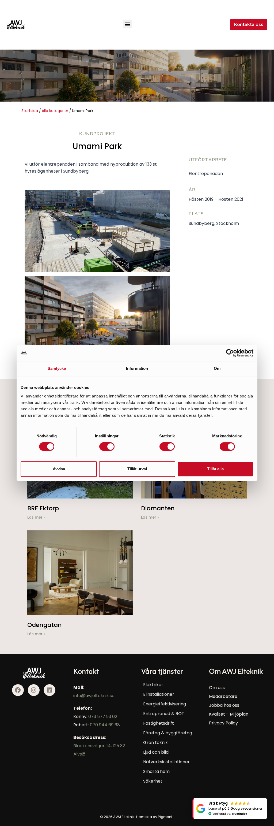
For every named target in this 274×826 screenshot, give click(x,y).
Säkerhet (152, 781)
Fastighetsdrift (158, 723)
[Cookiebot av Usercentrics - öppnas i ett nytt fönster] (230, 353)
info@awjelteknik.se (94, 696)
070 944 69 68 (105, 725)
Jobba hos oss (224, 705)
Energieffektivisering (164, 704)
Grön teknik (155, 742)
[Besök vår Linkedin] (49, 690)
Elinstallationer (158, 694)
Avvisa (59, 469)
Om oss (217, 687)
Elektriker (153, 685)
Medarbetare (223, 696)
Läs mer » (36, 517)
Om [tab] (217, 368)
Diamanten (158, 508)
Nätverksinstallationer (166, 762)
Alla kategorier (55, 110)
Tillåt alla (215, 469)
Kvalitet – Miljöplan (228, 714)
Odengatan (44, 625)
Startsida (29, 110)
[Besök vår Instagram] (34, 690)
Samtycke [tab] (57, 368)
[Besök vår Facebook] (18, 690)
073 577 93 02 (102, 716)
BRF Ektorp (43, 508)
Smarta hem (156, 771)
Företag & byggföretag (167, 733)
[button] (127, 24)
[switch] (107, 446)
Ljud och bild (156, 752)
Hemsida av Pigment (154, 816)
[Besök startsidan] (16, 25)
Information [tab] (137, 368)
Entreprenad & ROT (163, 713)
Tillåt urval (137, 469)
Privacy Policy (223, 723)
